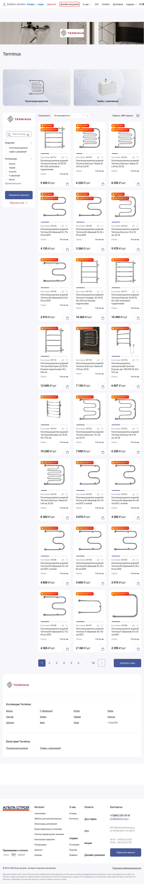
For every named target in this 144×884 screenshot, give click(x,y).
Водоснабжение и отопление (48, 829)
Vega (76, 722)
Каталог (40, 807)
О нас (86, 4)
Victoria (111, 717)
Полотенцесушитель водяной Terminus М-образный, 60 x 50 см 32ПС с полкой (54, 566)
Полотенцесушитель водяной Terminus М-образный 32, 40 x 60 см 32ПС (125, 566)
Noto (42, 722)
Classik (10, 717)
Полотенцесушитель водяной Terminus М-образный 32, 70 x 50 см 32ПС (54, 232)
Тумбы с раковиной (50, 748)
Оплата (105, 4)
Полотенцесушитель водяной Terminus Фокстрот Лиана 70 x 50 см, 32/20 (125, 163)
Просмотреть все (13, 183)
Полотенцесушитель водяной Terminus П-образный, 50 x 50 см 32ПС (125, 632)
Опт (97, 4)
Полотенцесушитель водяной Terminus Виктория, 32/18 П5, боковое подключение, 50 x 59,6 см (54, 367)
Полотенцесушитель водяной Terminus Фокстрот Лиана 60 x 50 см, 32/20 (89, 366)
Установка (74, 845)
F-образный (46, 711)
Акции (88, 843)
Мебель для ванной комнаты (48, 819)
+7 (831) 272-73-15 (120, 815)
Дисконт (51, 4)
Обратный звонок (125, 852)
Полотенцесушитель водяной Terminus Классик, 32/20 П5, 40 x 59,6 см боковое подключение (54, 165)
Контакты (73, 819)
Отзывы (73, 813)
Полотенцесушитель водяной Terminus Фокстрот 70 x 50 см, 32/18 (89, 435)
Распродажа (40, 845)
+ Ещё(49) (112, 722)
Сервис (130, 4)
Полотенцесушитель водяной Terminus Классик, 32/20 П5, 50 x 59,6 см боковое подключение (125, 299)
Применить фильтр (19, 195)
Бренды (38, 855)
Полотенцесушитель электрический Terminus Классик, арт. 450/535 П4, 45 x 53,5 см (125, 367)
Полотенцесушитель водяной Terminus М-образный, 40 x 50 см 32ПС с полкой (90, 500)
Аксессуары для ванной (46, 824)
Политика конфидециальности (126, 868)
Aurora (9, 711)
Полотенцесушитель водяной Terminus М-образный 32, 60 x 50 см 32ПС (90, 232)
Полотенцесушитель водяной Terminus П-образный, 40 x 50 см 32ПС (89, 632)
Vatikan (77, 717)
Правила (73, 855)
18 (93, 663)
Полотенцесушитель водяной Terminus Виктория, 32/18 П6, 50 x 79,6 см (54, 435)
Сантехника (40, 813)
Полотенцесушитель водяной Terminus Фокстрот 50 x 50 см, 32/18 (125, 232)
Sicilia (77, 711)
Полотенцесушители (17, 748)
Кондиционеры (35, 4)
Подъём (73, 850)
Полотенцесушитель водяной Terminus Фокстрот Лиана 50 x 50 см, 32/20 (89, 163)
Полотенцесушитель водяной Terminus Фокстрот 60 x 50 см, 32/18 (125, 435)
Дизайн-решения (69, 4)
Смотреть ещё (127, 663)
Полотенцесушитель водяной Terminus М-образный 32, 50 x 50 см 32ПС (54, 298)
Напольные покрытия (45, 839)
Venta (110, 711)
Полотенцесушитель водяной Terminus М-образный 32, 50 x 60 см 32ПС (90, 566)
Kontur (43, 717)
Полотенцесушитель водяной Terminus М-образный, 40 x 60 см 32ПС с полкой (125, 500)
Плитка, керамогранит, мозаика (49, 834)
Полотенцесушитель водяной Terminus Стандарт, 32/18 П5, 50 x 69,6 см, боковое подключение (89, 299)
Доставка (118, 4)
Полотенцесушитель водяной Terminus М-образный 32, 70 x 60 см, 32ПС (54, 632)
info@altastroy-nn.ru (119, 819)
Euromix (10, 722)
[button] (45, 153)
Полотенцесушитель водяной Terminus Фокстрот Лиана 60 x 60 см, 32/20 (54, 500)
